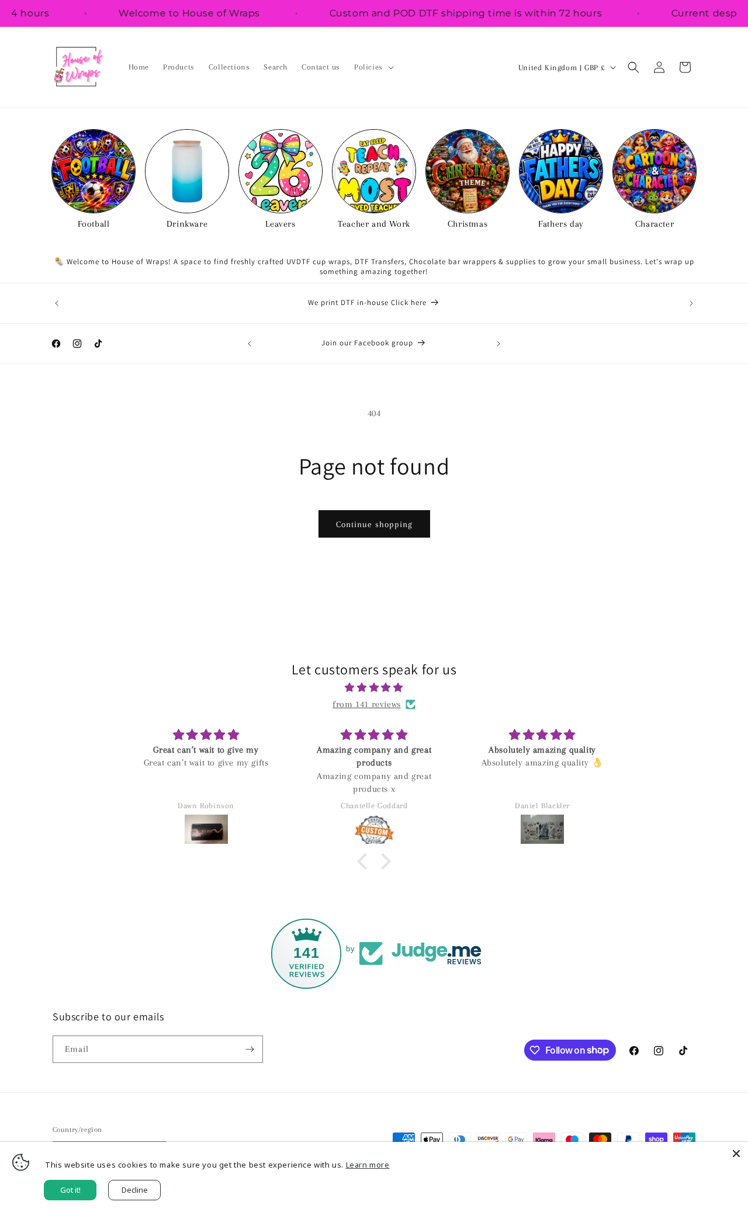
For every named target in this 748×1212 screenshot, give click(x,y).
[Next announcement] (691, 303)
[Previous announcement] (57, 303)
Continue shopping (374, 524)
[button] (373, 67)
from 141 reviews (367, 704)
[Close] (736, 1153)
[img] (374, 688)
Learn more (368, 1164)
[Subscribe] (249, 1049)
